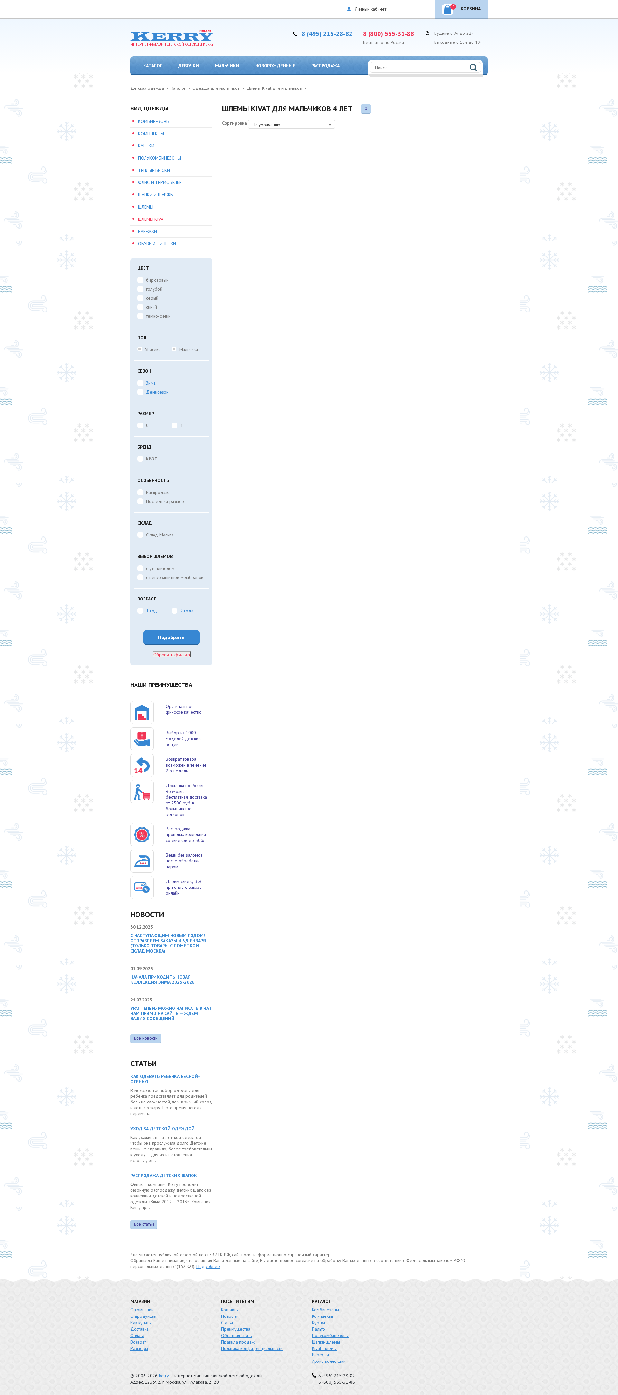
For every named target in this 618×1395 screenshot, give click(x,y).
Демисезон (157, 392)
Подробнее (208, 1266)
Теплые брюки (154, 170)
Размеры (139, 1348)
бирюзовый (157, 280)
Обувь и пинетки (157, 243)
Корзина (466, 8)
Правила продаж (238, 1342)
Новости (229, 1316)
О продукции (143, 1316)
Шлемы (145, 207)
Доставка (139, 1329)
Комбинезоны (154, 121)
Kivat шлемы (324, 1348)
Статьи (227, 1322)
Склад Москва (160, 535)
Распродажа (325, 66)
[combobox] (291, 124)
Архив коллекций (329, 1361)
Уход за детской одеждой (162, 1128)
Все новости (146, 1038)
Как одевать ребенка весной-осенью (165, 1079)
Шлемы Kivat (152, 219)
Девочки (188, 66)
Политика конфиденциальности (252, 1348)
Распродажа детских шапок (163, 1175)
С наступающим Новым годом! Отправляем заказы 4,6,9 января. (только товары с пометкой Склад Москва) (168, 943)
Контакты (230, 1310)
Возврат (138, 1342)
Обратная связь (236, 1335)
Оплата (137, 1335)
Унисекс (152, 349)
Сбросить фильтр (171, 654)
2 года (186, 611)
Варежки (147, 231)
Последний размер (165, 501)
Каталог (152, 66)
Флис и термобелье (160, 182)
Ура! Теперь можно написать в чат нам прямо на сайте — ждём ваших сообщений (171, 1013)
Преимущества (235, 1329)
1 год (151, 611)
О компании (142, 1310)
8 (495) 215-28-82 (327, 34)
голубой (154, 289)
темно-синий (158, 316)
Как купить (140, 1322)
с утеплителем (160, 568)
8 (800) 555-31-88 (388, 34)
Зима (151, 383)
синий (151, 307)
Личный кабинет (370, 9)
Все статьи (144, 1224)
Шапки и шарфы (155, 195)
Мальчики (227, 66)
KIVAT (151, 459)
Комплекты (151, 133)
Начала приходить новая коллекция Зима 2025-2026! (163, 979)
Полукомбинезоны (159, 158)
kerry (164, 1376)
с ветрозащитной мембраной (174, 577)
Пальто (318, 1329)
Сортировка (234, 123)
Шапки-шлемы (326, 1342)
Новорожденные (275, 66)
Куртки (146, 146)
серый (152, 298)
